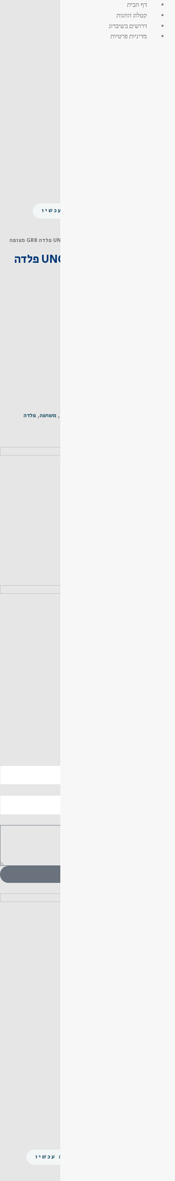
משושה (48, 416)
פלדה (29, 416)
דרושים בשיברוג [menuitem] (128, 25)
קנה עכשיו (53, 1157)
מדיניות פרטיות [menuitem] (128, 36)
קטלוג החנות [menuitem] (131, 15)
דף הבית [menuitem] (137, 4)
